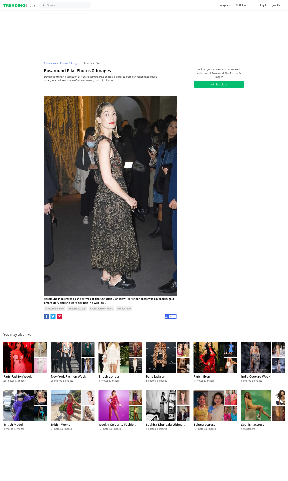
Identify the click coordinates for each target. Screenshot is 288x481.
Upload (242, 5)
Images (224, 5)
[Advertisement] (144, 35)
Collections (50, 63)
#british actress (76, 308)
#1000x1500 (124, 308)
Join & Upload (219, 84)
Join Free (277, 5)
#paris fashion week (101, 308)
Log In (263, 5)
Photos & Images (70, 63)
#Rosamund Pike (54, 308)
